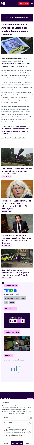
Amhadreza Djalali (12, 298)
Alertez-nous (23, 3)
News (12, 302)
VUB (6, 302)
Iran (23, 298)
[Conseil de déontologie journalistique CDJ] (17, 369)
